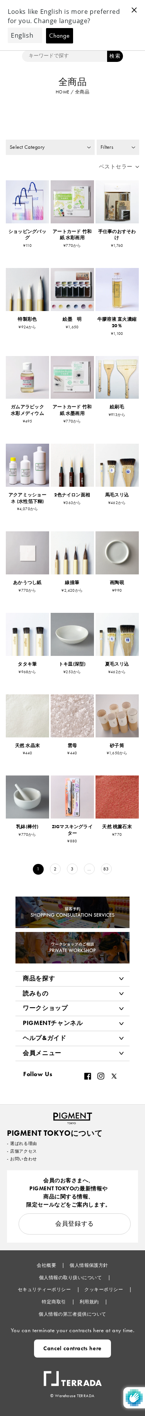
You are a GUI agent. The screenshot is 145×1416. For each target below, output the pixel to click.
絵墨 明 (72, 319)
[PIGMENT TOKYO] (72, 1116)
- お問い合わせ (22, 1158)
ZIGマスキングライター (72, 830)
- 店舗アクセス (22, 1151)
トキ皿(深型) (72, 664)
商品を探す (39, 978)
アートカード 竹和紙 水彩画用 (72, 234)
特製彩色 (27, 319)
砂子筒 (117, 745)
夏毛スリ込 (117, 664)
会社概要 (47, 1265)
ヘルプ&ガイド (44, 1038)
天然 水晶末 (27, 745)
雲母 (72, 745)
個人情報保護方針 (89, 1265)
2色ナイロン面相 (72, 495)
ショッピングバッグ (27, 234)
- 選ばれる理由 (22, 1143)
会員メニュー (42, 1053)
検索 (114, 56)
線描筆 (72, 582)
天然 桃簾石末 (117, 827)
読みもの (36, 993)
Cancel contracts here (72, 1348)
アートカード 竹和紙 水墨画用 (72, 410)
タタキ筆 (27, 664)
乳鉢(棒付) (27, 827)
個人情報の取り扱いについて (71, 1278)
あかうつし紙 (27, 582)
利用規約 (90, 1302)
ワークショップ (45, 1008)
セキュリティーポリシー (45, 1289)
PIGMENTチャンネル (53, 1023)
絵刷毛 (117, 407)
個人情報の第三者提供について (72, 1314)
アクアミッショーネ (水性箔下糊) (27, 498)
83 (106, 869)
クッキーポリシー (104, 1289)
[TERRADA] (73, 1375)
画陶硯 (117, 582)
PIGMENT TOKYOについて (54, 1133)
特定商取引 (54, 1302)
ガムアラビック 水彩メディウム (30, 410)
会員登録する (74, 1224)
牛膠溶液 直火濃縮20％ (116, 322)
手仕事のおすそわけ (117, 234)
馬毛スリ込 (117, 495)
